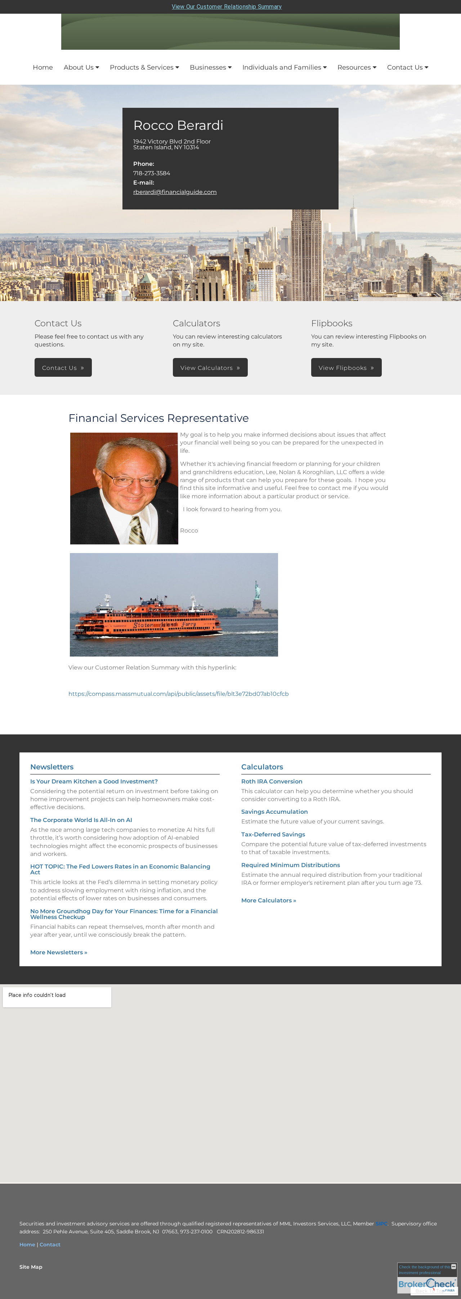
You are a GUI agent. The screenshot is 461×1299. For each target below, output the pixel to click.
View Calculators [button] (206, 367)
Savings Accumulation (274, 811)
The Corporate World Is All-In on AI (81, 820)
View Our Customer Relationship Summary (227, 6)
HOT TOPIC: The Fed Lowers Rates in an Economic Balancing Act (120, 869)
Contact (50, 1244)
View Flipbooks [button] (343, 367)
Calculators (262, 767)
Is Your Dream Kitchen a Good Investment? (94, 781)
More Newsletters (59, 952)
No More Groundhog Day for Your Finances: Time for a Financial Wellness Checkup (124, 914)
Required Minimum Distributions (290, 865)
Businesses (208, 67)
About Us (79, 67)
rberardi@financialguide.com (175, 192)
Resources (354, 67)
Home (43, 67)
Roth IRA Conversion (272, 781)
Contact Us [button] (59, 367)
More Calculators (268, 900)
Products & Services (142, 67)
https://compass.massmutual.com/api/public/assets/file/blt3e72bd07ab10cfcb (178, 693)
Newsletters (51, 767)
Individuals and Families (281, 67)
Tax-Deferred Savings (273, 834)
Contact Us (405, 67)
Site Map (30, 1267)
